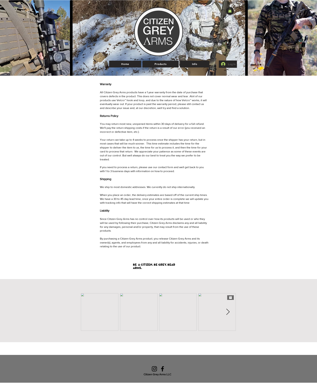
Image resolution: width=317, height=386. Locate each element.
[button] (230, 10)
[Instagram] (154, 368)
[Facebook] (162, 368)
